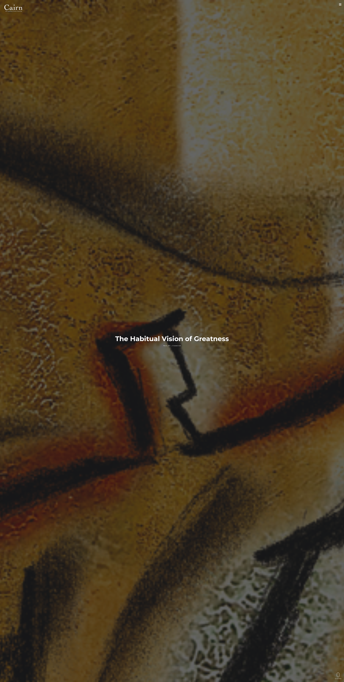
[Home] (14, 8)
